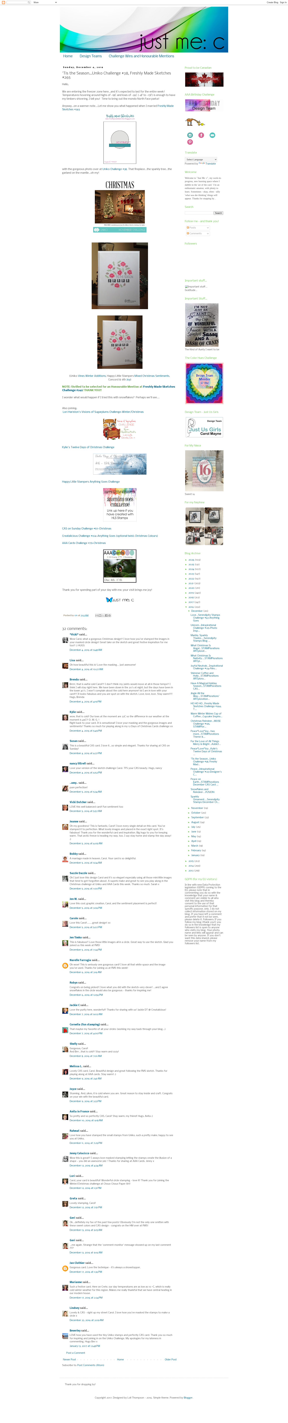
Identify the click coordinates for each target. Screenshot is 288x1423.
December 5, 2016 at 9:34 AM (86, 863)
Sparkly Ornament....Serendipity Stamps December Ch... (205, 799)
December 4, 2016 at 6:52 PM (86, 772)
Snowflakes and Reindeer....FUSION (202, 791)
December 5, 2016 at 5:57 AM (86, 811)
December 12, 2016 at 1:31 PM (85, 1188)
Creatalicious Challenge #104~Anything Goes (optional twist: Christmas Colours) (110, 536)
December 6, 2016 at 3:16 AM (86, 972)
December (197, 611)
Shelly (73, 1044)
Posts (192, 227)
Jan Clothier (77, 1263)
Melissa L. (76, 1066)
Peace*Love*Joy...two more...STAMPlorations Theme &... (205, 734)
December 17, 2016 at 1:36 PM (86, 1272)
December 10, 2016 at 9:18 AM (86, 1120)
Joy (128, 379)
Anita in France (79, 1111)
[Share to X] (103, 615)
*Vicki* (74, 634)
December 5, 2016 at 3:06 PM (86, 908)
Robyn (74, 983)
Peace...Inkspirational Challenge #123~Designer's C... (206, 772)
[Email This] (96, 615)
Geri (72, 1218)
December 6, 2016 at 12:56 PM (86, 995)
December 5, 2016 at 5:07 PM (86, 927)
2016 (191, 607)
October (196, 813)
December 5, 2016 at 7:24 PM (86, 950)
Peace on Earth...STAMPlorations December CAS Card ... (205, 782)
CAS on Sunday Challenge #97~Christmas (86, 528)
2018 (191, 597)
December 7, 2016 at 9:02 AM (86, 1014)
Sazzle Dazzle (78, 873)
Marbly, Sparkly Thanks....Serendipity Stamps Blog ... (203, 638)
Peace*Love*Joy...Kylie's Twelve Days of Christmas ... (206, 751)
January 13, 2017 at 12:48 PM (85, 1346)
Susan (74, 741)
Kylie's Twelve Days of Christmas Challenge (88, 447)
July (193, 827)
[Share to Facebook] (106, 615)
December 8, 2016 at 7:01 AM (86, 1056)
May (194, 836)
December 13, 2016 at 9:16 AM (86, 1252)
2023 (191, 574)
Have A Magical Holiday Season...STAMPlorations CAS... (206, 686)
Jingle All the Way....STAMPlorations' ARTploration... (205, 696)
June (194, 831)
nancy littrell (78, 763)
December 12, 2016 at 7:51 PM (86, 1207)
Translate (211, 163)
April (194, 841)
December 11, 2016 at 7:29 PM (86, 1143)
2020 (191, 588)
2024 (191, 569)
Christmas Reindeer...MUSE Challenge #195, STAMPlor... (206, 724)
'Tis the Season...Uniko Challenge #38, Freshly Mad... (204, 762)
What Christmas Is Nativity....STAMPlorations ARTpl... (207, 658)
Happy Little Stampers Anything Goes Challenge (91, 481)
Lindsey (74, 1308)
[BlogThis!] (100, 615)
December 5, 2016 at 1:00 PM (86, 888)
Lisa (72, 660)
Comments (195, 233)
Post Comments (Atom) (90, 1365)
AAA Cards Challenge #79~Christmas (84, 543)
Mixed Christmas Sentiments (151, 376)
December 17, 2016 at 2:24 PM (86, 1298)
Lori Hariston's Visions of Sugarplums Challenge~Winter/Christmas (103, 412)
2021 (191, 583)
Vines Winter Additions (92, 376)
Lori (72, 1176)
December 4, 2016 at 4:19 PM (85, 701)
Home (68, 56)
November (197, 808)
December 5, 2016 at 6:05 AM (86, 843)
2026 (191, 560)
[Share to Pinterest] (109, 615)
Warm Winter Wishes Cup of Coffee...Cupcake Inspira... (206, 715)
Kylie (73, 712)
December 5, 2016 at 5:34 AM (86, 792)
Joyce (73, 1089)
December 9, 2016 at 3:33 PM (85, 1101)
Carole (74, 918)
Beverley (75, 1331)
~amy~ (74, 783)
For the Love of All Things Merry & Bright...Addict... (206, 743)
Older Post (171, 1359)
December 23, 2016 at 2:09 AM (87, 1320)
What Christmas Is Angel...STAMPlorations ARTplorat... (205, 648)
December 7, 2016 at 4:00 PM (86, 1033)
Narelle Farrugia (80, 960)
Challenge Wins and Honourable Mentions (141, 56)
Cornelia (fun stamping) (85, 1024)
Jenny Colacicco (79, 1153)
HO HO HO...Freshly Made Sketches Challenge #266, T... (206, 706)
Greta (73, 1198)
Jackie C (75, 1005)
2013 (191, 870)
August (195, 822)
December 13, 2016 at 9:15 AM (86, 1230)
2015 (191, 861)
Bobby (74, 854)
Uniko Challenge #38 (114, 169)
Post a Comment (75, 1353)
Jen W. (74, 899)
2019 (191, 593)
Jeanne (74, 821)
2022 (191, 578)
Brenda (74, 679)
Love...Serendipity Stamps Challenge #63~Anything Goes (205, 618)
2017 (191, 602)
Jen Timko (76, 937)
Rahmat (75, 1131)
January (195, 855)
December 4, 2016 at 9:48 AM (86, 650)
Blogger (188, 1398)
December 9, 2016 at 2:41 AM (86, 1078)
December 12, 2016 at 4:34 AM (86, 1165)
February (196, 850)
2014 (191, 866)
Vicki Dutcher (78, 802)
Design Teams (91, 56)
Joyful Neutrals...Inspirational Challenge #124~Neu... (207, 667)
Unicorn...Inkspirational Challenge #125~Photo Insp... (204, 628)
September (197, 817)
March (195, 846)
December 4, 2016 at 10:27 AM (86, 669)
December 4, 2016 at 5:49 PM (86, 731)
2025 (191, 564)
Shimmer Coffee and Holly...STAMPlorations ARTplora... (205, 676)
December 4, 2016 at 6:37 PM (86, 753)
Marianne (76, 1282)
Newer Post (69, 1359)
